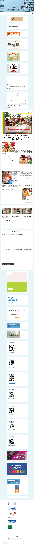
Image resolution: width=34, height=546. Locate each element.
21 (11, 103)
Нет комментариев (29, 202)
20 (8, 103)
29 (14, 105)
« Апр (8, 107)
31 (19, 105)
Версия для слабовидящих (18, 18)
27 (8, 105)
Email (3, 240)
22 (14, 103)
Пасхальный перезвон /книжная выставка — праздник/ (16, 216)
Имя (3, 236)
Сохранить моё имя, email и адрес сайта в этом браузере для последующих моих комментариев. (16, 249)
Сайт (3, 244)
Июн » (10, 107)
